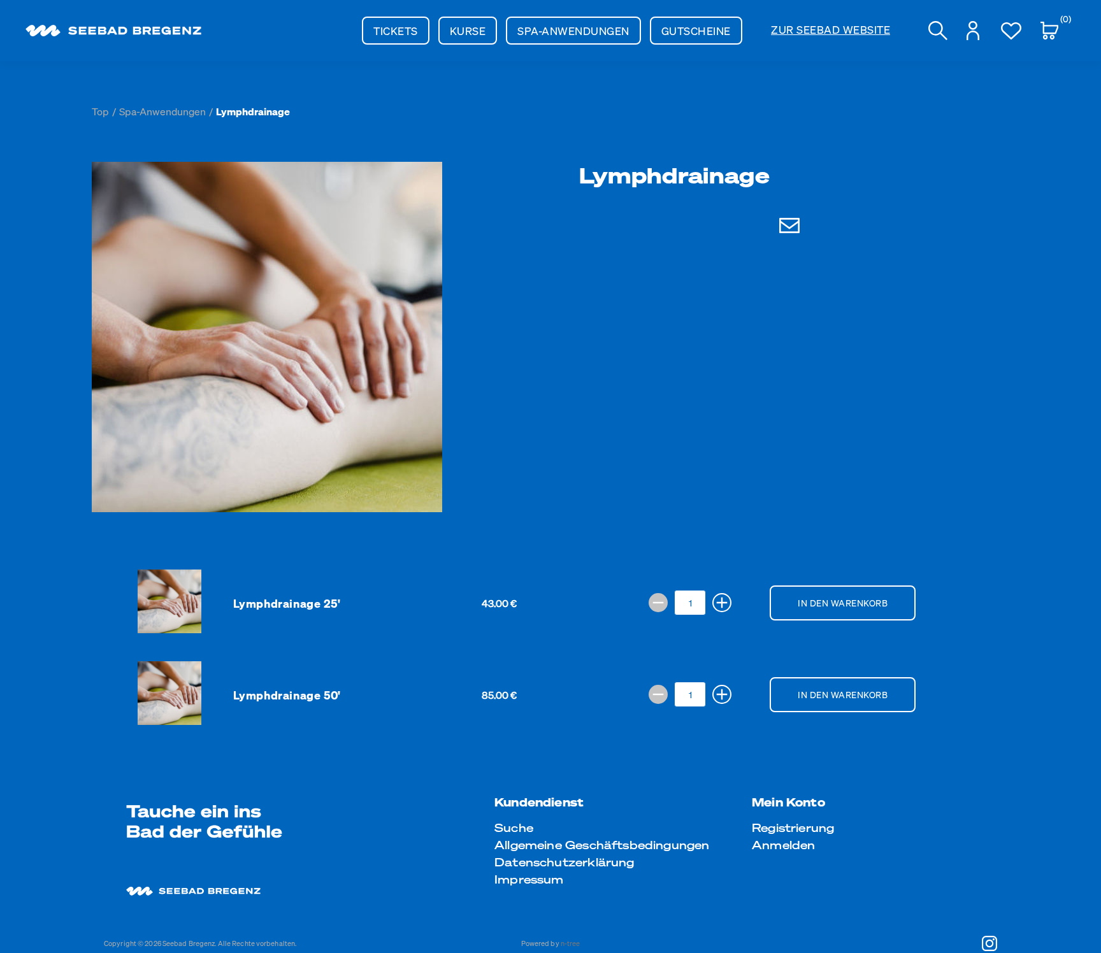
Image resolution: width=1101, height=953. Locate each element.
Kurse (468, 31)
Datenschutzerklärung (564, 861)
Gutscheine (696, 31)
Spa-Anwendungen (573, 31)
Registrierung (793, 827)
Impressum (529, 878)
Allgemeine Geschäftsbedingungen (602, 844)
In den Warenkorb (843, 602)
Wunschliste (1011, 30)
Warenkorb (1061, 21)
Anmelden (783, 844)
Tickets (395, 31)
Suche (513, 827)
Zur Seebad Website (830, 29)
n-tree (570, 943)
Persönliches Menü (973, 30)
